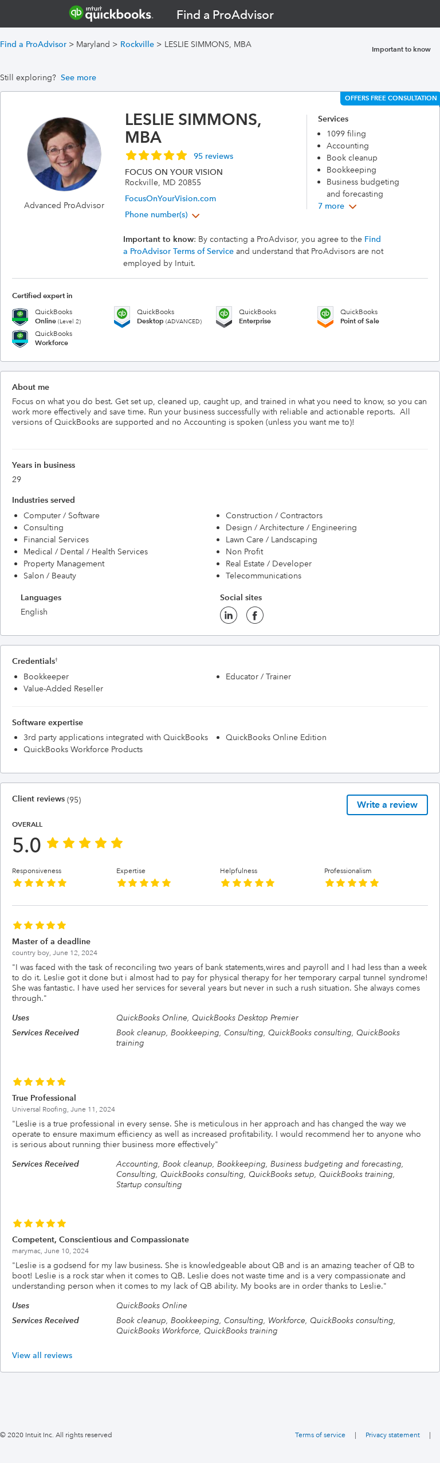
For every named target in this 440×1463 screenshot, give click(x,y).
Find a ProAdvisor (33, 44)
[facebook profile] (255, 618)
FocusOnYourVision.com (170, 198)
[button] (179, 154)
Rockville (137, 44)
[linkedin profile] (228, 618)
